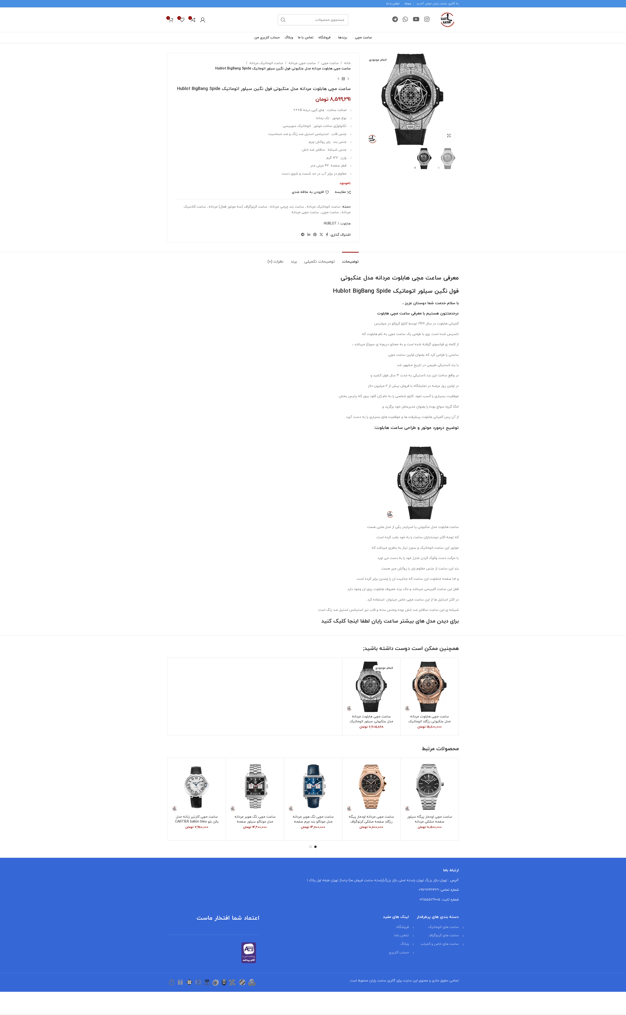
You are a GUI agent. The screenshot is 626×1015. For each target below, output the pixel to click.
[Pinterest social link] (315, 234)
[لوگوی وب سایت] (448, 19)
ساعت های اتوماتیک (443, 927)
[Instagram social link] (427, 20)
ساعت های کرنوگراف (444, 935)
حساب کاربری (399, 952)
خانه (347, 63)
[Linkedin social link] (309, 234)
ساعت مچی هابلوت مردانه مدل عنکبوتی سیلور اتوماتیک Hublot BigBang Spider (371, 721)
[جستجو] (283, 19)
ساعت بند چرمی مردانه (287, 206)
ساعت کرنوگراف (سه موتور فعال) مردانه (238, 206)
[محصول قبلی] (348, 79)
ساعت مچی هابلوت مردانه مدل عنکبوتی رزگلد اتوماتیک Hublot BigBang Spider (429, 721)
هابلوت (383, 313)
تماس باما (401, 935)
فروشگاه (402, 927)
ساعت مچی (330, 63)
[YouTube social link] (416, 20)
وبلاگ (405, 944)
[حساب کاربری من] (203, 20)
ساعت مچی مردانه (302, 63)
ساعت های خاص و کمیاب (440, 944)
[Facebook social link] (327, 234)
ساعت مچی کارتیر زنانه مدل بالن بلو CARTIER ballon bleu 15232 (197, 821)
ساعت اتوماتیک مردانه (266, 63)
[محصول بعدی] (338, 79)
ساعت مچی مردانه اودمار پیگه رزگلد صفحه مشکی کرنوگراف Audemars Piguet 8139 (371, 821)
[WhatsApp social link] (405, 20)
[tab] (350, 259)
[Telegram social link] (395, 20)
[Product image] (429, 686)
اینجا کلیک (345, 621)
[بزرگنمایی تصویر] (449, 136)
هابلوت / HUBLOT (337, 223)
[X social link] (321, 234)
